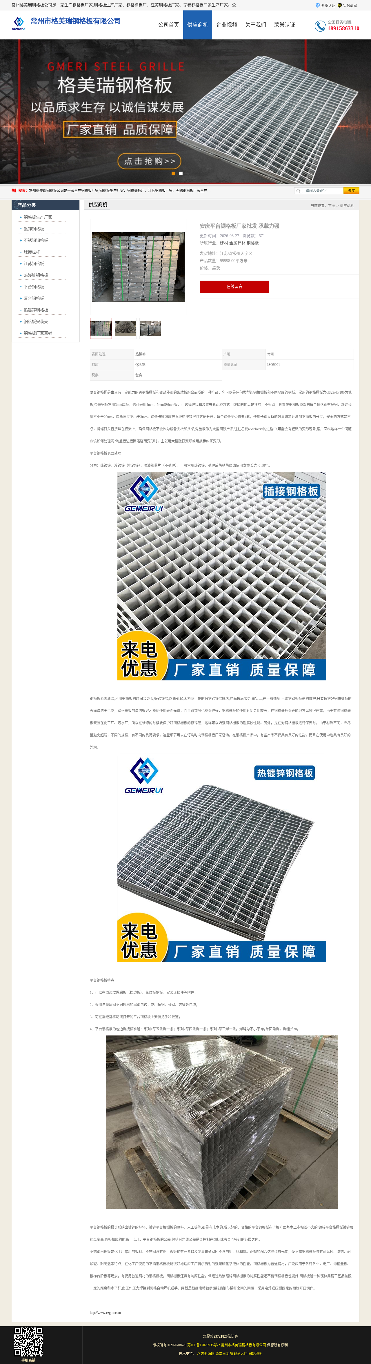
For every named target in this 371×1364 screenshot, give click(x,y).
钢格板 (253, 243)
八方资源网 (205, 1354)
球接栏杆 (32, 252)
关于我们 (255, 25)
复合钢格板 (34, 298)
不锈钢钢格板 (36, 240)
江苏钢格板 (34, 263)
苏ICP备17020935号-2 (203, 1345)
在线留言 (234, 286)
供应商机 (197, 25)
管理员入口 (239, 1354)
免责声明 (222, 1354)
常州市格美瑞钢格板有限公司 (243, 1345)
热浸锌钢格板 (36, 275)
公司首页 (168, 25)
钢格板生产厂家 (38, 217)
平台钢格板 (34, 287)
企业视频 (226, 25)
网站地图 (255, 1354)
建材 (224, 243)
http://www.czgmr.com (105, 1313)
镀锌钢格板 (34, 229)
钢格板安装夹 (36, 321)
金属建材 (237, 243)
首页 (331, 206)
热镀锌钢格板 (36, 310)
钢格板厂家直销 (38, 333)
